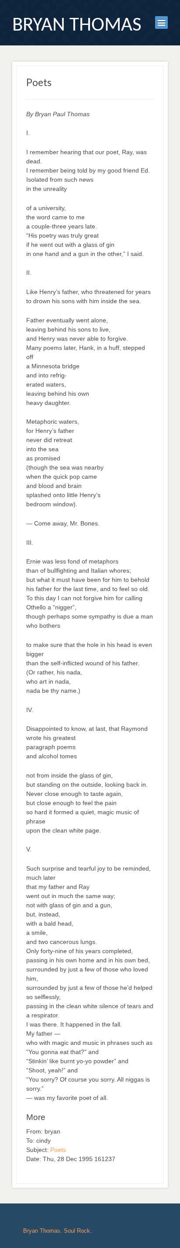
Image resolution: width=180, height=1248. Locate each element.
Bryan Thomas (77, 25)
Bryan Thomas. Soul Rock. (57, 1230)
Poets (58, 1149)
